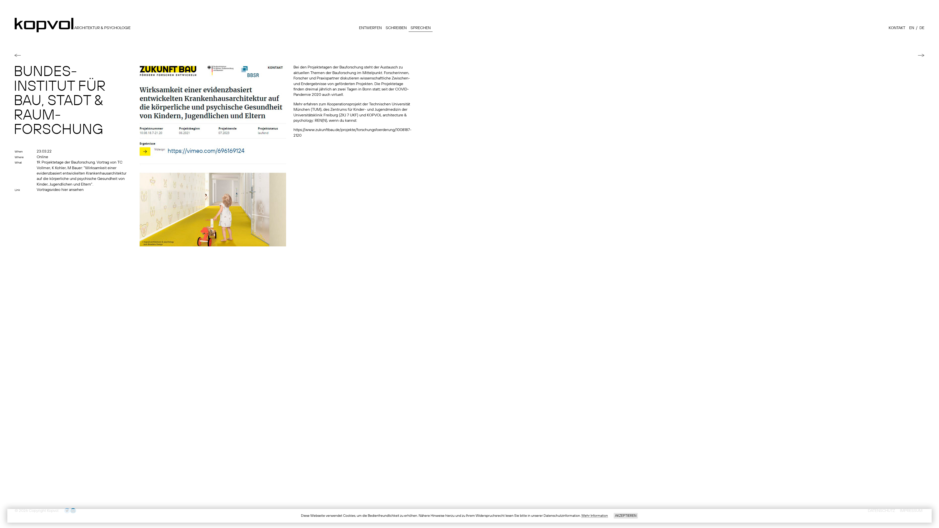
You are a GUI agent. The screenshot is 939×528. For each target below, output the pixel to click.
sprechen (421, 28)
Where (19, 157)
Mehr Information (594, 515)
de (921, 28)
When (19, 151)
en (911, 28)
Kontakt (897, 28)
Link (17, 190)
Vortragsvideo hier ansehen (60, 190)
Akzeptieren (626, 515)
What (18, 162)
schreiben (396, 28)
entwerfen (370, 28)
